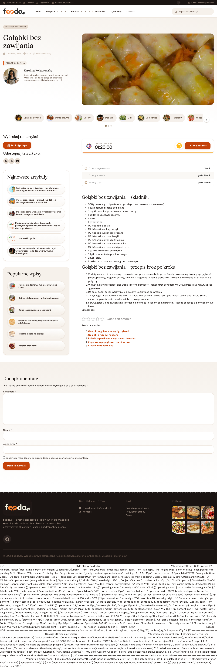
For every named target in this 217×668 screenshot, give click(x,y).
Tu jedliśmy (116, 11)
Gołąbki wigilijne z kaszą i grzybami (108, 331)
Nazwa (7, 430)
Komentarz (9, 392)
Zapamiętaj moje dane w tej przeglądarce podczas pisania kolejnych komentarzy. (47, 458)
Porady (75, 11)
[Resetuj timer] (179, 146)
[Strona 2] (108, 126)
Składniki (100, 11)
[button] (6, 161)
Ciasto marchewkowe (100, 345)
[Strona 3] (111, 126)
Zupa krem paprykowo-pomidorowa (109, 342)
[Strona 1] (106, 126)
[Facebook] (178, 3)
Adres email (10, 444)
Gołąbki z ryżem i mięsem (103, 335)
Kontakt (130, 11)
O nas (38, 11)
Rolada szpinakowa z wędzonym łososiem (112, 338)
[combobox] (193, 11)
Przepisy (50, 11)
